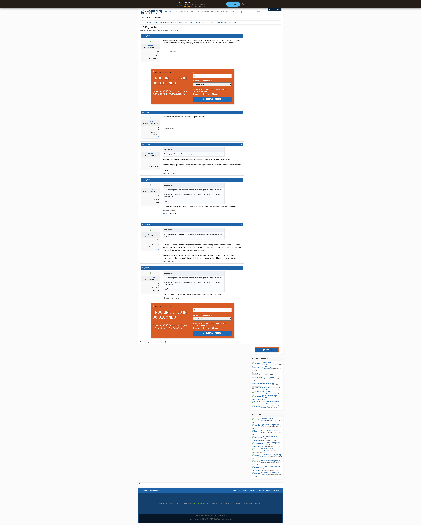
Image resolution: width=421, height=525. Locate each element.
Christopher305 (269, 368)
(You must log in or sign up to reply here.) (153, 342)
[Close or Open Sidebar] (275, 22)
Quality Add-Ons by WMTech (210, 519)
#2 (241, 112)
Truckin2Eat (265, 389)
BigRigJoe (166, 213)
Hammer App (217, 504)
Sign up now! (266, 350)
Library (187, 504)
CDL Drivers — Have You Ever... (270, 473)
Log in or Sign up (274, 9)
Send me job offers (212, 99)
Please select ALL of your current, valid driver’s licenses (209, 90)
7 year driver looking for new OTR (271, 425)
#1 (241, 36)
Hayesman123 (268, 450)
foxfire (150, 122)
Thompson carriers (267, 418)
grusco (167, 30)
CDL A (196, 94)
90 (158, 283)
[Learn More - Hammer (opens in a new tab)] (210, 4)
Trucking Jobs (181, 12)
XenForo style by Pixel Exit (210, 518)
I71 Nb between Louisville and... (271, 431)
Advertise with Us (201, 504)
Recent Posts (157, 17)
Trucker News (175, 504)
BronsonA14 (256, 440)
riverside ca (155, 290)
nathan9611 (265, 364)
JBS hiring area (269, 367)
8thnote (262, 385)
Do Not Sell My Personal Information (242, 504)
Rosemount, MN (154, 58)
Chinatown (264, 462)
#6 (241, 268)
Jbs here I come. (269, 377)
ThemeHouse (223, 521)
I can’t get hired (268, 448)
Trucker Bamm (268, 379)
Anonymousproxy (257, 446)
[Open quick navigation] (278, 22)
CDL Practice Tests (219, 12)
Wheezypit (264, 420)
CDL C (216, 94)
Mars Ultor (264, 426)
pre (260, 373)
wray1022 (264, 474)
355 (158, 127)
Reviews (205, 12)
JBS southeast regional (267, 383)
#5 (241, 225)
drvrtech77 (264, 432)
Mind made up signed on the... (271, 387)
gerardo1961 (256, 470)
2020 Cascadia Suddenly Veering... (271, 455)
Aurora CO (156, 134)
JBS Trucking (153, 30)
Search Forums (146, 17)
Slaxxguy (263, 456)
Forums (168, 12)
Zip (194, 72)
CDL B (206, 94)
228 (158, 51)
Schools (234, 12)
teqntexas (264, 407)
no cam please (266, 391)
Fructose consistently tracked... (271, 461)
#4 (241, 180)
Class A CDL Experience (202, 81)
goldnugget (150, 277)
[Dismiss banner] (243, 4)
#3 (241, 144)
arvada (261, 375)
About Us (163, 504)
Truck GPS (194, 12)
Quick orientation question (270, 401)
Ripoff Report (266, 363)
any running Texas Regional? (270, 406)
